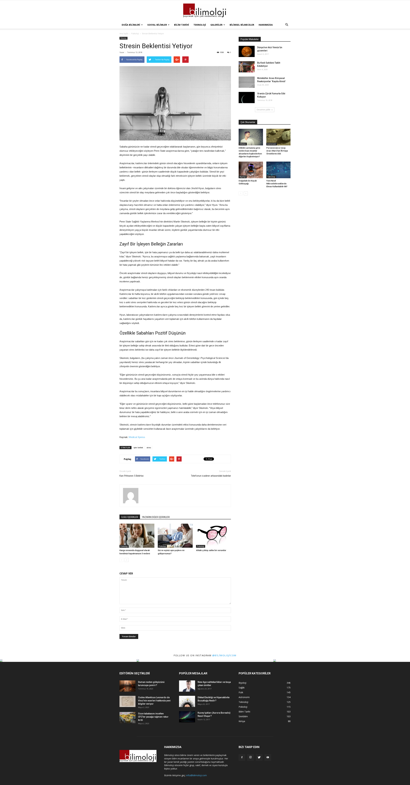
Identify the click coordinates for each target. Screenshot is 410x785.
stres (149, 447)
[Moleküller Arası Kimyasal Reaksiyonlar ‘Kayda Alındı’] (247, 82)
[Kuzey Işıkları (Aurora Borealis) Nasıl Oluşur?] (187, 716)
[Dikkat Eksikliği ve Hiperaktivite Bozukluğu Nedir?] (187, 701)
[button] (287, 25)
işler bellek (138, 447)
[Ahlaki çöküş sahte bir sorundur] (213, 536)
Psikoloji (123, 38)
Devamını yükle (263, 109)
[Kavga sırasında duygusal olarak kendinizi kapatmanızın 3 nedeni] (136, 536)
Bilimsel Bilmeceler (242, 24)
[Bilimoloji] (205, 11)
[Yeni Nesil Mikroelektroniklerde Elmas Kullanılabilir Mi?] (278, 170)
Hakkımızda (266, 24)
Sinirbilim (243, 716)
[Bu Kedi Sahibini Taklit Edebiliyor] (247, 66)
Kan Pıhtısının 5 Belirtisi (131, 475)
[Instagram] (250, 757)
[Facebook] (242, 757)
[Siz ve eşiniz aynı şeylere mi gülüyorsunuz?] (175, 536)
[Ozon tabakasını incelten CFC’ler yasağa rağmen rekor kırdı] (127, 717)
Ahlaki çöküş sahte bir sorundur (211, 550)
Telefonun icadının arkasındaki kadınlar (211, 475)
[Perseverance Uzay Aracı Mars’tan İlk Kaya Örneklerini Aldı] (278, 137)
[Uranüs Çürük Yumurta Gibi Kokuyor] (247, 97)
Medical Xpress (137, 437)
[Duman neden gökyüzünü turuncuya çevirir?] (127, 686)
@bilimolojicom (224, 655)
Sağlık (242, 687)
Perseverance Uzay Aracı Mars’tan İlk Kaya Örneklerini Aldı (277, 151)
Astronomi (271, 144)
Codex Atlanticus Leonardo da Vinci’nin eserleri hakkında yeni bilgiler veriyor (154, 700)
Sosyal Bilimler (157, 24)
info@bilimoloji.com (196, 775)
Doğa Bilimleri (131, 24)
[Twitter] (259, 757)
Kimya (242, 721)
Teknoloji (199, 24)
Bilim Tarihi (181, 24)
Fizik (241, 692)
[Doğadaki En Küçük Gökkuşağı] (251, 170)
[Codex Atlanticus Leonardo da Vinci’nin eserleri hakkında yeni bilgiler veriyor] (127, 701)
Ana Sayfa (123, 33)
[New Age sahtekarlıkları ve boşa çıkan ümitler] (187, 686)
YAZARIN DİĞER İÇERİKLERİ (156, 517)
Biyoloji (243, 177)
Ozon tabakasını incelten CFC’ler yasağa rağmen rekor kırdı (153, 716)
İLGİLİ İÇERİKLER (129, 517)
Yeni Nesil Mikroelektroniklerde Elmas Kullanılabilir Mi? (276, 184)
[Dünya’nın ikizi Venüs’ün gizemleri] (247, 51)
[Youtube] (268, 757)
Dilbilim (243, 144)
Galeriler (216, 24)
